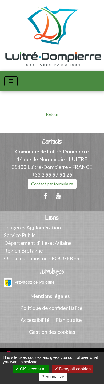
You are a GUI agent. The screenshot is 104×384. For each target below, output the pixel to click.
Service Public (19, 235)
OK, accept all (32, 369)
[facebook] (45, 195)
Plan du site (68, 320)
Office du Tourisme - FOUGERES (41, 258)
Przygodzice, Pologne (34, 281)
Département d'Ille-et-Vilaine (38, 243)
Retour (52, 114)
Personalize (53, 376)
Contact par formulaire (52, 183)
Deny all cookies (74, 369)
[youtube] (58, 195)
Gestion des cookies (52, 332)
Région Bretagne (23, 251)
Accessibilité (35, 320)
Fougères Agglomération (32, 227)
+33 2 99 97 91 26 (52, 175)
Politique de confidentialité (51, 308)
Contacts (52, 142)
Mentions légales (50, 296)
